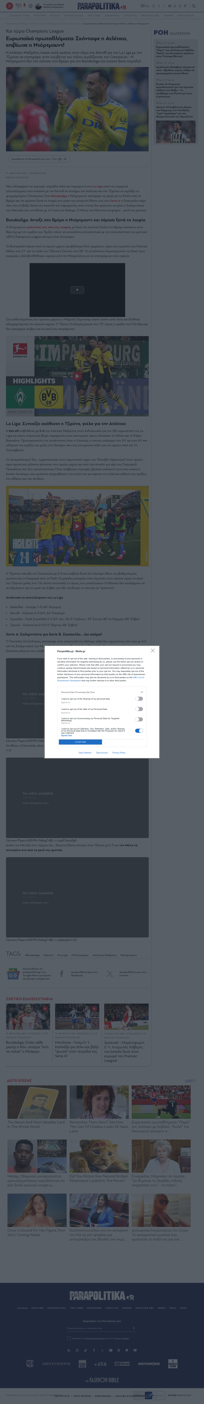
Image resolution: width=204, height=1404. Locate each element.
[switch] (139, 699)
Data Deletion (85, 752)
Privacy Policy (118, 752)
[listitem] (102, 692)
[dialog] (102, 702)
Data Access (102, 752)
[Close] (154, 651)
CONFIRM (80, 742)
